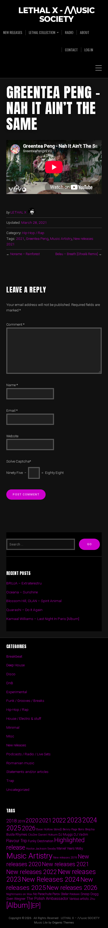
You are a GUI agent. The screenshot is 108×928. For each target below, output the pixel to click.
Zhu (92, 899)
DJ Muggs (65, 834)
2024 (89, 820)
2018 (11, 820)
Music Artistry (61, 238)
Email (12, 410)
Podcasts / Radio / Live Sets (28, 754)
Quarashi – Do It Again (24, 610)
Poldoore (74, 894)
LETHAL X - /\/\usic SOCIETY (56, 15)
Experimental (16, 692)
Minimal (12, 727)
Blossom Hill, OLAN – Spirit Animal (34, 601)
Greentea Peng (37, 238)
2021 (20, 238)
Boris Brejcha (86, 829)
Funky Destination (40, 841)
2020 (32, 820)
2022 (59, 820)
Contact (71, 49)
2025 (13, 828)
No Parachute (42, 894)
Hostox (30, 848)
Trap (10, 780)
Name (12, 385)
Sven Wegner (16, 899)
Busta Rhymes (16, 834)
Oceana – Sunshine (22, 592)
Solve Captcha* (18, 461)
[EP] (36, 905)
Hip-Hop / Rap (33, 233)
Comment (15, 324)
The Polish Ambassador (47, 898)
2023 (74, 820)
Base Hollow (44, 829)
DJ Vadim (81, 834)
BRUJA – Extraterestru (24, 583)
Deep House (15, 665)
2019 (21, 821)
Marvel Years (66, 848)
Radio (69, 32)
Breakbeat (14, 656)
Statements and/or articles (27, 772)
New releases (12, 32)
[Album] (18, 905)
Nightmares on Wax (19, 894)
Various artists (79, 899)
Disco (10, 674)
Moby (79, 848)
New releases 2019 (65, 857)
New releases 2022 (31, 872)
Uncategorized (17, 789)
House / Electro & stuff (23, 718)
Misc (10, 736)
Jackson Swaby (45, 848)
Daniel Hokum (48, 834)
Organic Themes (63, 922)
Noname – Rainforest (25, 254)
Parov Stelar (60, 894)
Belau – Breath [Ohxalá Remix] (76, 254)
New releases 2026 (72, 887)
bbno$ (58, 829)
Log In (88, 49)
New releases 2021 (65, 864)
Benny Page (70, 829)
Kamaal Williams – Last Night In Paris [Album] (42, 619)
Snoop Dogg (89, 894)
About (84, 32)
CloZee (32, 834)
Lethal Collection (42, 32)
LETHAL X (18, 212)
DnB (9, 683)
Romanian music (20, 763)
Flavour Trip (16, 840)
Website (12, 436)
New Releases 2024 (50, 879)
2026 (28, 828)
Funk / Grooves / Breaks (25, 700)
